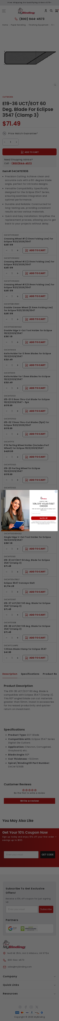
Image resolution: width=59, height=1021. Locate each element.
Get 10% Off (43, 518)
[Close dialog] (56, 491)
